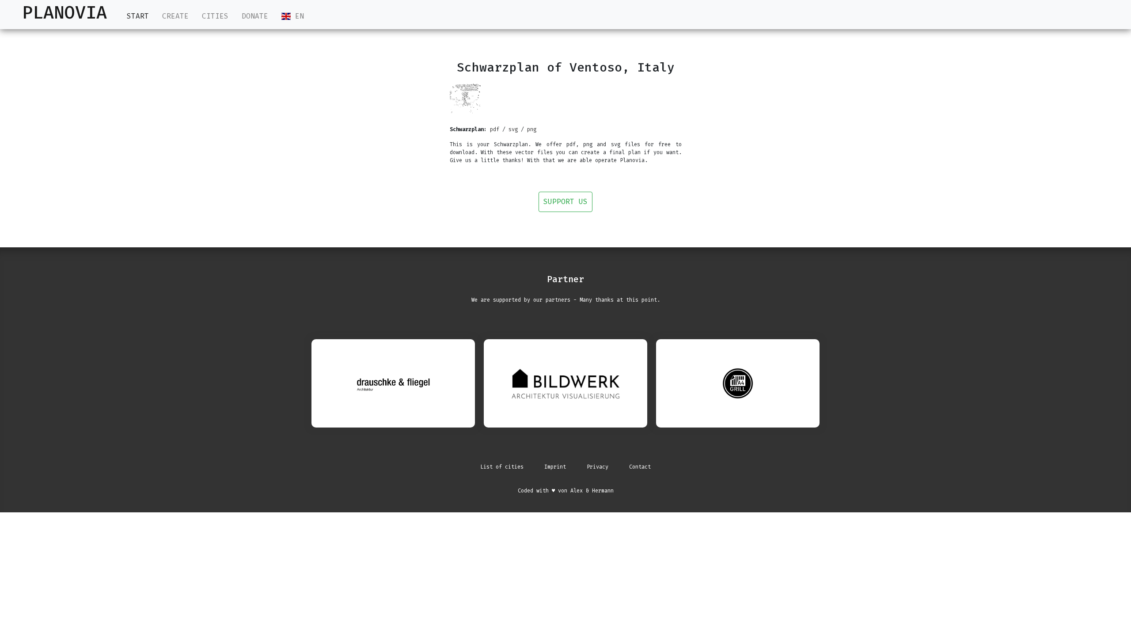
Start (138, 16)
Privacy (597, 466)
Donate (255, 16)
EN (297, 16)
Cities (215, 16)
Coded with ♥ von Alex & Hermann (566, 490)
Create (175, 16)
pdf (494, 129)
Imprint (555, 466)
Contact (640, 466)
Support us (565, 201)
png (531, 129)
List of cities (502, 466)
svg (513, 129)
